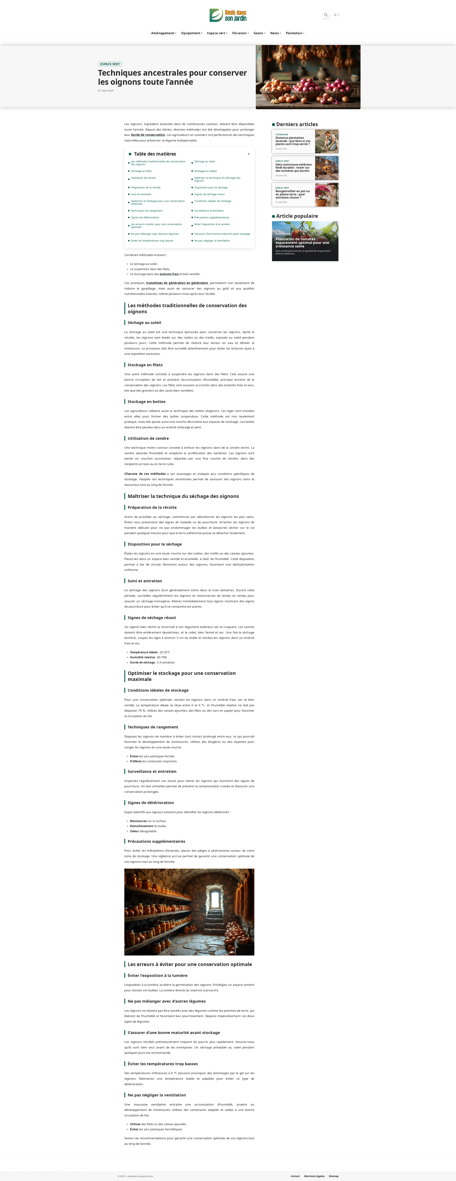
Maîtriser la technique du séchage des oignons (217, 179)
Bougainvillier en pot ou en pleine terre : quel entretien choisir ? (293, 194)
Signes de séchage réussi (209, 194)
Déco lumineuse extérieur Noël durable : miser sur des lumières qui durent (294, 168)
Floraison (282, 134)
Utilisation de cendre (143, 177)
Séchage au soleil (204, 161)
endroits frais (169, 274)
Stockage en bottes (205, 171)
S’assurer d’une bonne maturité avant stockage (222, 233)
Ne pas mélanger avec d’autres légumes (155, 233)
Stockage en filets (141, 171)
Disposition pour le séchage (211, 187)
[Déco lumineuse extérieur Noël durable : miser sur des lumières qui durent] (326, 168)
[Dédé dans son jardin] (228, 15)
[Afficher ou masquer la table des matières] (213, 154)
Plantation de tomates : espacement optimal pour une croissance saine (302, 243)
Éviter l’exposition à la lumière (212, 224)
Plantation (283, 233)
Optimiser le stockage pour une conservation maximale (158, 202)
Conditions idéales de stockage (212, 201)
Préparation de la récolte (145, 187)
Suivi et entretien (141, 194)
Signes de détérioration (145, 217)
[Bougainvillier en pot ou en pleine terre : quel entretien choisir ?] (326, 195)
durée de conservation (148, 135)
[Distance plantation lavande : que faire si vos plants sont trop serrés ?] (326, 141)
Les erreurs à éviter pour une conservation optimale (156, 225)
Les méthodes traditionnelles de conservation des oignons (158, 163)
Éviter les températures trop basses (152, 240)
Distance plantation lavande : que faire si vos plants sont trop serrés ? (293, 141)
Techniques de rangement (146, 210)
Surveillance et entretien (209, 210)
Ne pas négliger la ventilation (212, 240)
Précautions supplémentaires (211, 217)
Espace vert (110, 64)
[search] (325, 14)
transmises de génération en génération (177, 283)
